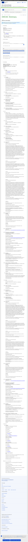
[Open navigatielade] (2, 20)
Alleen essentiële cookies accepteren (15, 540)
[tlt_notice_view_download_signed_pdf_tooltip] (23, 44)
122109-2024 (18, 22)
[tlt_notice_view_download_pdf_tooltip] (3, 50)
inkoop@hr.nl (7, 33)
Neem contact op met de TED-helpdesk (6, 486)
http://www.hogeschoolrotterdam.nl (13, 435)
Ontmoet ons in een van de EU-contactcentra (7, 523)
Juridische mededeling (4, 493)
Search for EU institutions (5, 530)
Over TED (3, 499)
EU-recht (3, 504)
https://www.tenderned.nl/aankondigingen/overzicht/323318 (15, 230)
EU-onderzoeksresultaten (5, 507)
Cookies (3, 494)
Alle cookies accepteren (6, 540)
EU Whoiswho (3, 508)
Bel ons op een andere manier (5, 520)
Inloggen (20, 2)
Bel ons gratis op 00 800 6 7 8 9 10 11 (6, 519)
